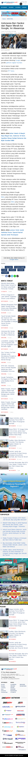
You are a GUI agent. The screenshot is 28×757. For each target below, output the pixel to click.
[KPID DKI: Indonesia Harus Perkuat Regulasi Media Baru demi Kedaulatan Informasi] (22, 369)
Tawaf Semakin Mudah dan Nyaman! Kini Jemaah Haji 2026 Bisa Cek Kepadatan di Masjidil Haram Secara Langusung (9, 320)
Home (4, 19)
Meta (2, 197)
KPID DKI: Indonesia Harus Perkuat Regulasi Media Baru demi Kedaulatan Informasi (8, 368)
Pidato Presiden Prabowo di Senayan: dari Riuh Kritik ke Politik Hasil (14, 539)
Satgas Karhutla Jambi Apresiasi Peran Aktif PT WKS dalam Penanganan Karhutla (17, 421)
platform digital (11, 63)
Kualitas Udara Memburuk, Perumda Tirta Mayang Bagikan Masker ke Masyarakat (17, 443)
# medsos (12, 270)
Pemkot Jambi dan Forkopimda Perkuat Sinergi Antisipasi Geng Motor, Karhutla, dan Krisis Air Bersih (18, 454)
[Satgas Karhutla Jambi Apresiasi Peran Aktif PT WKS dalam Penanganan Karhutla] (4, 421)
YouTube (19, 63)
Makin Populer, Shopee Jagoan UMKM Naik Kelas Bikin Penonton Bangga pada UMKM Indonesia (8, 392)
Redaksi (3, 686)
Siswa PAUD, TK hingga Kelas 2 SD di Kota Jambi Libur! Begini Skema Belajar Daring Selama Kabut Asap (18, 432)
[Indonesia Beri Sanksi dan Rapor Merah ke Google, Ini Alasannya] (22, 334)
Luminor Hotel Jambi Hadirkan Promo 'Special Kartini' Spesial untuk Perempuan (12, 232)
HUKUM (12, 687)
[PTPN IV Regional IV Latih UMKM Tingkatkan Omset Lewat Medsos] (22, 298)
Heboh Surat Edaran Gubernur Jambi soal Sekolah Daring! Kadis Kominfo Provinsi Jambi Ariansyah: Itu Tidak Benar (13, 532)
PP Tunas (11, 71)
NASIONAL (11, 7)
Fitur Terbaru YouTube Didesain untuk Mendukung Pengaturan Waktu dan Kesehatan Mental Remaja (8, 356)
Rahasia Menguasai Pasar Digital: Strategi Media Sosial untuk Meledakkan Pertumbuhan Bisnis (9, 307)
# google (21, 270)
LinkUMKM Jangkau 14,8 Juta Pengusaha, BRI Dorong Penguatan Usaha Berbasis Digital (9, 343)
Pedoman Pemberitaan (4, 691)
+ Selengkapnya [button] (22, 750)
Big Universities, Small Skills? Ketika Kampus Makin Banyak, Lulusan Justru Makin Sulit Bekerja (14, 545)
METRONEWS (4, 7)
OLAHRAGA (17, 7)
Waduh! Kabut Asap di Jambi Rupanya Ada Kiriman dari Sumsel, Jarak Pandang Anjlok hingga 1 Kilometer (14, 524)
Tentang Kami (3, 688)
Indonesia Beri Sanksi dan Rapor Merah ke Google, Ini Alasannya (8, 333)
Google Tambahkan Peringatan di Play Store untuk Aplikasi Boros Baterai (9, 380)
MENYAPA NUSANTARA (23, 685)
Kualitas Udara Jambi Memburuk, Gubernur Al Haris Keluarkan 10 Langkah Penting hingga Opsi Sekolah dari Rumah (14, 552)
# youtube (5, 273)
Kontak (3, 684)
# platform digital (19, 267)
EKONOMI (12, 689)
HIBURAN (24, 7)
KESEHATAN (13, 691)
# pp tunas (9, 267)
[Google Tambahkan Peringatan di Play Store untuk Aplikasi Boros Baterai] (22, 380)
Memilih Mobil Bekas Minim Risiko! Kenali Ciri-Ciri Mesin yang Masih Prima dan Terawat (9, 286)
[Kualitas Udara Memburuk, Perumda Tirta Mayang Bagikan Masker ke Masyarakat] (4, 443)
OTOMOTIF (13, 692)
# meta (4, 270)
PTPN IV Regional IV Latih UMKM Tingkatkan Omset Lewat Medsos (8, 297)
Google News (14, 259)
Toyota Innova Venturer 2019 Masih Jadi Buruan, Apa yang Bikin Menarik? (14, 519)
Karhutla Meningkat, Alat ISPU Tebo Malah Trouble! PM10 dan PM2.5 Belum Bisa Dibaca (18, 465)
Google (18, 60)
